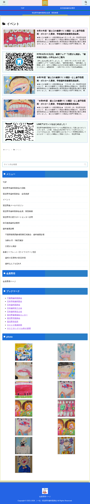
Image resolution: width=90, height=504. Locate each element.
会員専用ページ (9, 281)
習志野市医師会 (13, 318)
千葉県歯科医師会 (14, 298)
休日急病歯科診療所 (11, 223)
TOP (5, 182)
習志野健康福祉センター (17, 315)
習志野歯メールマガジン (13, 205)
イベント (6, 200)
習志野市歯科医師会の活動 (14, 188)
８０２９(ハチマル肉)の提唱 (19, 328)
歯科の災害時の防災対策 (15, 258)
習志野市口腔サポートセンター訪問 (18, 217)
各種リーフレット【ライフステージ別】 (20, 252)
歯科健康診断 (8, 229)
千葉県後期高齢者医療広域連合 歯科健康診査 (25, 235)
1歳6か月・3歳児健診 (14, 240)
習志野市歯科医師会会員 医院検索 (18, 211)
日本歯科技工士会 (14, 308)
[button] (85, 164)
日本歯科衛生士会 (14, 312)
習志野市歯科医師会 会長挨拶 (16, 194)
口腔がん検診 (10, 246)
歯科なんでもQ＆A (13, 264)
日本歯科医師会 (13, 305)
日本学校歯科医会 (14, 301)
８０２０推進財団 (14, 325)
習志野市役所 (12, 322)
